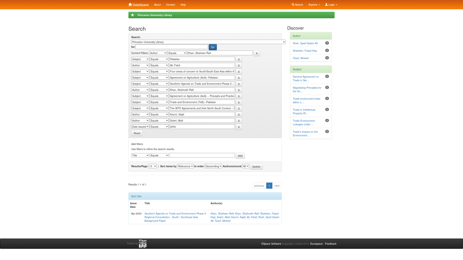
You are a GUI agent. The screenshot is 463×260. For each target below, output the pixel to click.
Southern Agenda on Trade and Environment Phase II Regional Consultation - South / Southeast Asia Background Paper (175, 217)
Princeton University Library (155, 15)
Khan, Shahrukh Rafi (247, 213)
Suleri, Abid (223, 217)
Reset (137, 133)
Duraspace (316, 243)
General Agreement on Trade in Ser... (306, 78)
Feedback (330, 243)
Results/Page (139, 166)
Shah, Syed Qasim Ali (305, 43)
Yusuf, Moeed (222, 220)
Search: (136, 37)
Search (298, 4)
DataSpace (140, 3)
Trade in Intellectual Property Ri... (304, 111)
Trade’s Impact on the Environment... (305, 133)
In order (199, 166)
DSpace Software (271, 243)
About (157, 4)
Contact (170, 4)
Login (331, 4)
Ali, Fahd (252, 217)
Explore (313, 4)
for (133, 47)
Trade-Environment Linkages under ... (304, 122)
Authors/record (232, 166)
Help (183, 4)
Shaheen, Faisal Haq (305, 50)
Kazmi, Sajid (238, 217)
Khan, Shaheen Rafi (222, 213)
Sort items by (168, 166)
